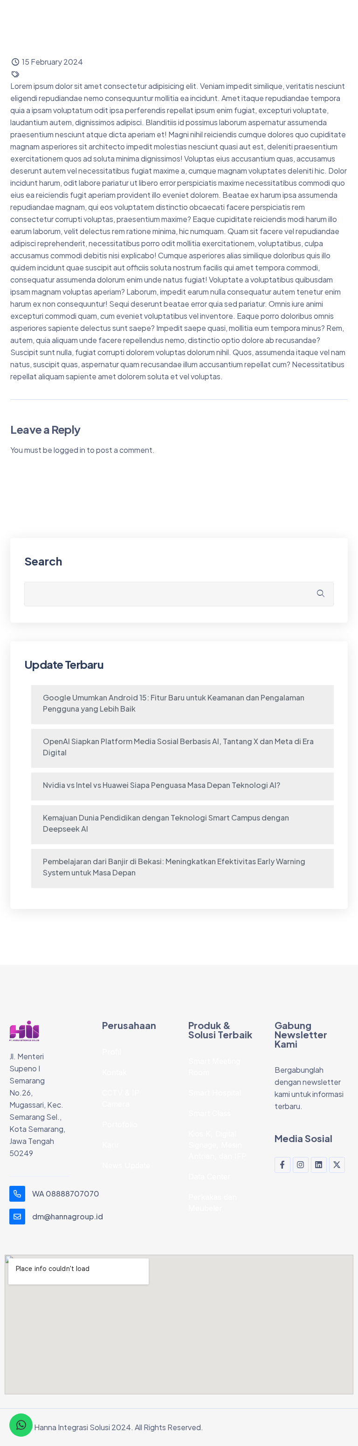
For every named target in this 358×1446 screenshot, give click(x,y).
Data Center (209, 1176)
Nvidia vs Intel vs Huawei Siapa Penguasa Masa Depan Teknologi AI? (161, 785)
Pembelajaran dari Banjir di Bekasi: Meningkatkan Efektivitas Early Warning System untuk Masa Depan (174, 866)
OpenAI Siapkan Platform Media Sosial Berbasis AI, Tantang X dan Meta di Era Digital (178, 746)
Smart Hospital (214, 1092)
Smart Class (209, 1113)
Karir (110, 1145)
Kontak (114, 1072)
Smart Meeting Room (214, 1066)
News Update (126, 1165)
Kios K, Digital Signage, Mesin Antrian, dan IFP (217, 1145)
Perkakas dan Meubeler (212, 1202)
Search (43, 561)
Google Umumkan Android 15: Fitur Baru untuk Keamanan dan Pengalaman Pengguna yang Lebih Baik (173, 703)
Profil (111, 1051)
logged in (69, 450)
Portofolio (120, 1124)
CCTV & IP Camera (120, 1098)
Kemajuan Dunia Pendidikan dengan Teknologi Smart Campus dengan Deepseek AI (166, 823)
